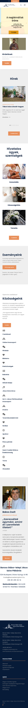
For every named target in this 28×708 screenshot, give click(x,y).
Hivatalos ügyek (7, 665)
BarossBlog (6, 689)
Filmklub (6, 351)
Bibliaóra (6, 358)
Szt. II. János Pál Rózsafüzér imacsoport (12, 400)
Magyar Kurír (6, 687)
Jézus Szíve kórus (9, 391)
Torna (5, 461)
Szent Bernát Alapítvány (9, 685)
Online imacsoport (9, 342)
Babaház (6, 375)
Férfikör (5, 426)
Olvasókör (6, 469)
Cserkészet (7, 334)
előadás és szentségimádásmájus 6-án (16, 25)
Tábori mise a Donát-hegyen (13, 107)
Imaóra (5, 410)
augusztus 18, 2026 (8, 104)
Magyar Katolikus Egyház (9, 682)
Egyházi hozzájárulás (8, 667)
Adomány (15, 1)
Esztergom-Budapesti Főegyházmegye (14, 684)
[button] (14, 23)
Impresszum (6, 669)
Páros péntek (7, 442)
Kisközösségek (8, 366)
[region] (14, 23)
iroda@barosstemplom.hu (14, 577)
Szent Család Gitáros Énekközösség (10, 451)
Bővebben (5, 117)
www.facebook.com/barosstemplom (13, 651)
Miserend (5, 663)
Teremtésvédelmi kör (10, 418)
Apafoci (5, 434)
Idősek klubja (7, 383)
